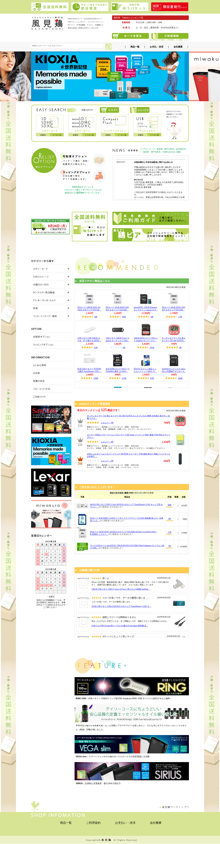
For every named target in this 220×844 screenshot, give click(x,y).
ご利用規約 (93, 822)
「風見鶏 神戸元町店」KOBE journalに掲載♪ (161, 152)
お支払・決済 (156, 46)
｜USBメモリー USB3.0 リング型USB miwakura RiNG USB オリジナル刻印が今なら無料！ (124, 698)
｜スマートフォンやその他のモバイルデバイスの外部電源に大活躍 (112, 756)
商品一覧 (134, 46)
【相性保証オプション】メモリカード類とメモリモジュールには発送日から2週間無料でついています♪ (82, 190)
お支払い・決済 (125, 822)
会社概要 (178, 46)
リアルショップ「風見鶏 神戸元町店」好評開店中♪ (164, 149)
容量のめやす (87, 110)
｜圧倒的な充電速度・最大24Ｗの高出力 (98, 783)
